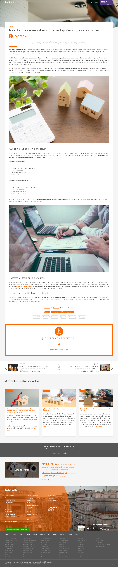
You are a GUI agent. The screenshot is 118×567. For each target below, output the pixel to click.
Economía (47, 308)
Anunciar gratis (9, 511)
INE (43, 476)
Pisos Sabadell (81, 552)
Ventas (64, 476)
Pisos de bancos (31, 508)
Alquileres (55, 464)
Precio (59, 476)
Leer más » (46, 426)
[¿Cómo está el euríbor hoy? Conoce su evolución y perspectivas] (59, 398)
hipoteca (47, 312)
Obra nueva (30, 498)
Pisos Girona (44, 556)
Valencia (62, 534)
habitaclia (21, 35)
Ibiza (49, 534)
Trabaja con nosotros (10, 519)
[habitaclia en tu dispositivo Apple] (93, 530)
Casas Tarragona (45, 548)
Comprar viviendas (45, 552)
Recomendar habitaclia (11, 521)
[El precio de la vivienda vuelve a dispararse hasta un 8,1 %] (96, 398)
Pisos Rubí (80, 550)
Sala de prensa (9, 502)
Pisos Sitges (98, 538)
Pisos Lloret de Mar (63, 556)
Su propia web (52, 500)
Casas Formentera (45, 542)
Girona (14, 534)
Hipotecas (55, 312)
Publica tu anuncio (106, 3)
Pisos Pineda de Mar (82, 540)
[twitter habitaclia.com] (49, 509)
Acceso (50, 503)
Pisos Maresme (8, 552)
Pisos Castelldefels (45, 550)
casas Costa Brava (45, 540)
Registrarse (8, 509)
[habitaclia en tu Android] (104, 530)
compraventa (47, 467)
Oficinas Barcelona (63, 540)
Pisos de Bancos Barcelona (11, 556)
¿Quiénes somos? (9, 495)
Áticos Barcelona (9, 546)
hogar (64, 472)
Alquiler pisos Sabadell (28, 556)
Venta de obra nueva (100, 546)
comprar (72, 464)
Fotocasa (18, 564)
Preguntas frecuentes (11, 498)
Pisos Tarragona (99, 540)
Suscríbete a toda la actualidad (59, 453)
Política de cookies (29, 562)
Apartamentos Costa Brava (11, 540)
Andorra (55, 534)
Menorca (42, 534)
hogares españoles (71, 472)
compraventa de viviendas (60, 467)
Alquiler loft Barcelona (28, 542)
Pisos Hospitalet (63, 552)
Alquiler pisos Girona (28, 548)
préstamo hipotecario (66, 312)
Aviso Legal (8, 562)
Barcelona (7, 534)
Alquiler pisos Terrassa (28, 554)
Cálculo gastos (31, 517)
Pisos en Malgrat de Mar (10, 538)
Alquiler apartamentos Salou (11, 554)
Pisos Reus (80, 542)
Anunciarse (51, 498)
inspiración (49, 476)
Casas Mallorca (44, 546)
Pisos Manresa (81, 544)
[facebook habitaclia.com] (52, 509)
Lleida (28, 534)
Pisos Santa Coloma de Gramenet (103, 544)
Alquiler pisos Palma (27, 552)
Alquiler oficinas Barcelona (29, 544)
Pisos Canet (62, 546)
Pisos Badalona (62, 542)
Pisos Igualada (62, 554)
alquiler (46, 463)
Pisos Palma (80, 538)
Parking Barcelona (9, 550)
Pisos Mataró (80, 546)
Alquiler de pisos (27, 538)
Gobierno (66, 469)
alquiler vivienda (65, 464)
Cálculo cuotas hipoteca (33, 514)
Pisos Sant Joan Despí (83, 556)
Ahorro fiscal (30, 519)
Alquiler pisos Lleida (27, 550)
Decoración (53, 469)
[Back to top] (114, 563)
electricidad (59, 469)
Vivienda (46, 479)
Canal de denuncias (47, 562)
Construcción (71, 467)
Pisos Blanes (62, 544)
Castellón (69, 534)
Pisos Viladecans (99, 542)
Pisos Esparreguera (45, 554)
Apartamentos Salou (9, 544)
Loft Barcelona (8, 548)
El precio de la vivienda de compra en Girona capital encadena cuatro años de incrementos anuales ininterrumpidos (20, 410)
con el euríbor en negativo (25, 286)
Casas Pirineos (8, 542)
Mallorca (35, 534)
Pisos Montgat (81, 548)
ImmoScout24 (31, 564)
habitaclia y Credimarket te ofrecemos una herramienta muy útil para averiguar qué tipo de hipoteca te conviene (55, 299)
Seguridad (38, 562)
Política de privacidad (17, 562)
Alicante (77, 534)
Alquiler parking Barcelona (29, 546)
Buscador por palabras (33, 505)
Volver (12, 26)
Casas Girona (44, 544)
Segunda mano (31, 500)
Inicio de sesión (9, 507)
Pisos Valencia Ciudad (64, 548)
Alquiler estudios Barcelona (29, 540)
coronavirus (46, 469)
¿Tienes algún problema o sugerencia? (17, 529)
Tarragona (21, 534)
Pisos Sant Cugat (81, 554)
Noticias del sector (10, 500)
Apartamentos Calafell (46, 538)
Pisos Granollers (63, 550)
